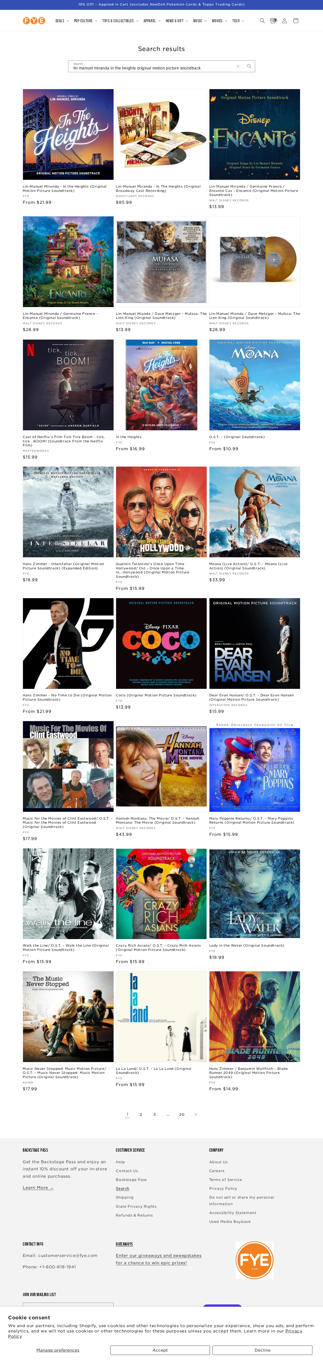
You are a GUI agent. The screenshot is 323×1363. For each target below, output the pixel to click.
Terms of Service (225, 1180)
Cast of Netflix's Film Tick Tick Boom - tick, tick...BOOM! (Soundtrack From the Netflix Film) (64, 441)
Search (122, 1189)
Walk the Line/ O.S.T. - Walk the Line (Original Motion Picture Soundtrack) (66, 948)
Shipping (124, 1197)
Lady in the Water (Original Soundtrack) (246, 946)
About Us (218, 1162)
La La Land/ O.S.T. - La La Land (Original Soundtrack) (154, 1071)
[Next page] (195, 1114)
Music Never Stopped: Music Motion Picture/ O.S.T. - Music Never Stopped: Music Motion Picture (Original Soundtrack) (64, 1073)
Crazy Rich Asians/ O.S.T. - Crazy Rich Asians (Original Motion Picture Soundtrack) (158, 948)
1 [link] (127, 1114)
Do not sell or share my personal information (241, 1200)
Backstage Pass (131, 1180)
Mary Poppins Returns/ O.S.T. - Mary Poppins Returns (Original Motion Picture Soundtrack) (251, 821)
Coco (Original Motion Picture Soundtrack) (156, 695)
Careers (217, 1171)
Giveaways (124, 1244)
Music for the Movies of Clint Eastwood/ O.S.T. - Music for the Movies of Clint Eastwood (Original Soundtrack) (68, 823)
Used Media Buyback (230, 1222)
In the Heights (129, 437)
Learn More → (38, 1187)
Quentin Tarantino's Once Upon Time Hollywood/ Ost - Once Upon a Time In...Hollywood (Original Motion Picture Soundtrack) (152, 570)
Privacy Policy (223, 1189)
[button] (61, 21)
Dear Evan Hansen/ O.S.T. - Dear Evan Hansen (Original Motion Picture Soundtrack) (251, 698)
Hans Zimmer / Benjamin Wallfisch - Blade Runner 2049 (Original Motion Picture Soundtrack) (248, 1073)
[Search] (249, 66)
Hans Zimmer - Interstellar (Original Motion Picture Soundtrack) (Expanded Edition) (63, 566)
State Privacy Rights (136, 1206)
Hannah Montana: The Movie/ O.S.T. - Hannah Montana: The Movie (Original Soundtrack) (157, 821)
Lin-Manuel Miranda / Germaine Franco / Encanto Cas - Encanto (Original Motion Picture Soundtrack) (253, 191)
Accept (160, 1350)
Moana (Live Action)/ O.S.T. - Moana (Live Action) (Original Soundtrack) (248, 566)
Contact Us (127, 1171)
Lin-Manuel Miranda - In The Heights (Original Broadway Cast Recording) (158, 189)
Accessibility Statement (232, 1213)
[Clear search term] (238, 66)
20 (181, 1115)
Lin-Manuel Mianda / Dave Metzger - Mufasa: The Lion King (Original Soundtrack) (161, 316)
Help (120, 1162)
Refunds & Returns (134, 1215)
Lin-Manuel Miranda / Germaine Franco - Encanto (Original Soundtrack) (60, 316)
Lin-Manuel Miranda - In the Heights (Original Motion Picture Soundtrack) (65, 189)
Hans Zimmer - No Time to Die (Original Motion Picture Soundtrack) (67, 698)
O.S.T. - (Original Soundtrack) (237, 437)
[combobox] (161, 66)
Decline (263, 1350)
